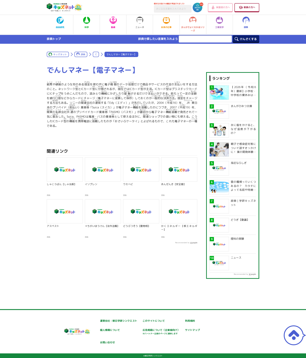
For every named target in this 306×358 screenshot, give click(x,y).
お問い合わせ (107, 342)
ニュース (139, 27)
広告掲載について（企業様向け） (161, 331)
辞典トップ (54, 39)
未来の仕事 (166, 27)
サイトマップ (192, 330)
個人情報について (110, 330)
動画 (113, 27)
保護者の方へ (223, 7)
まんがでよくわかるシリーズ (193, 29)
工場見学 (219, 27)
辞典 (246, 27)
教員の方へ (249, 7)
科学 (86, 27)
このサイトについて (154, 320)
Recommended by (182, 242)
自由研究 (60, 27)
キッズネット (60, 54)
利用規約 (190, 320)
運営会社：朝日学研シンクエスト (118, 320)
